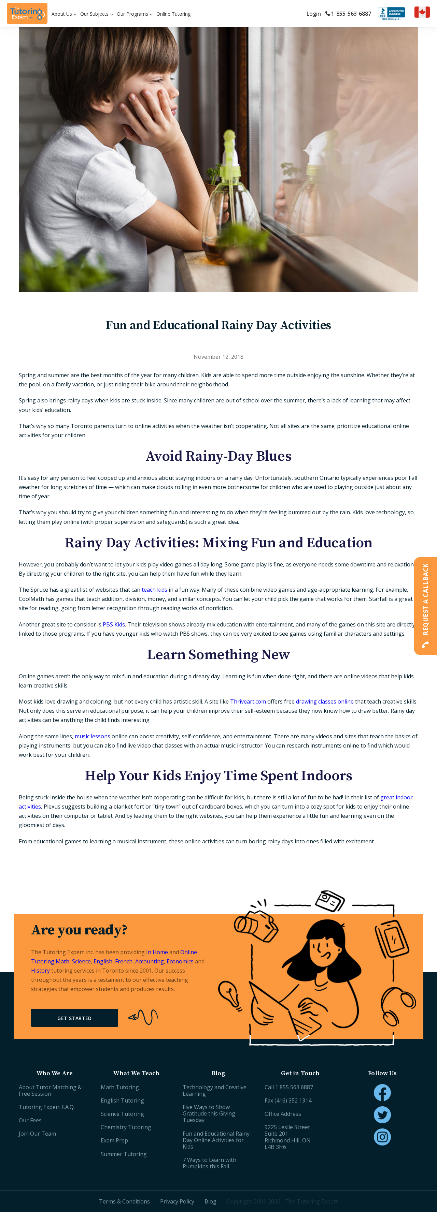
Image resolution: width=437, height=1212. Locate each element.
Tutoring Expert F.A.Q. (47, 1107)
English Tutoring (122, 1100)
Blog (210, 1201)
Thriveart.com (248, 701)
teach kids (154, 589)
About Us (62, 14)
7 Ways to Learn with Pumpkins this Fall (209, 1163)
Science (81, 961)
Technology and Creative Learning (214, 1090)
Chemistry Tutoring (126, 1127)
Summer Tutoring (124, 1154)
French (123, 961)
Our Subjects (94, 14)
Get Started (74, 1018)
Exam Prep (114, 1140)
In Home (157, 952)
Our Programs (132, 14)
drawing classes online (325, 701)
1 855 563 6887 (294, 1087)
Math (62, 961)
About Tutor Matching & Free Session (50, 1090)
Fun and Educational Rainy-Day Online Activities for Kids (217, 1140)
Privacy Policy (177, 1201)
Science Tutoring (122, 1114)
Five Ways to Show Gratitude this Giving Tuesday (209, 1113)
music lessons (92, 736)
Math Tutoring (120, 1087)
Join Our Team (37, 1133)
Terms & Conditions (124, 1201)
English (103, 961)
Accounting (149, 961)
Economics (180, 961)
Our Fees (30, 1120)
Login (314, 13)
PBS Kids (114, 624)
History (40, 970)
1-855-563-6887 (351, 13)
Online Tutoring (173, 14)
